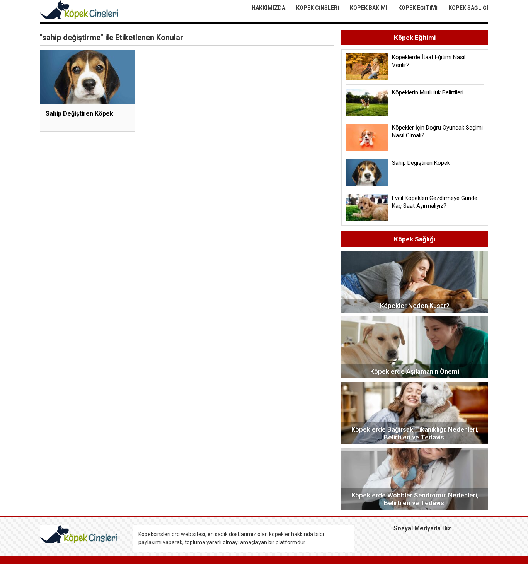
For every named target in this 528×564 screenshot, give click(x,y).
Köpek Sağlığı (468, 8)
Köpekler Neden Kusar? (415, 305)
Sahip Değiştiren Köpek (79, 113)
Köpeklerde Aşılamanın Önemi (414, 371)
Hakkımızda (268, 8)
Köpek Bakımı (368, 8)
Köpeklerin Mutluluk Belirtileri (427, 92)
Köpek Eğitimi (418, 8)
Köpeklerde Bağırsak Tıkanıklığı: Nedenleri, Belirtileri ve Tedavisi (415, 433)
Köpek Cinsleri (317, 8)
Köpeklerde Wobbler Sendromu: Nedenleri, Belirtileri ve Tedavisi (415, 499)
